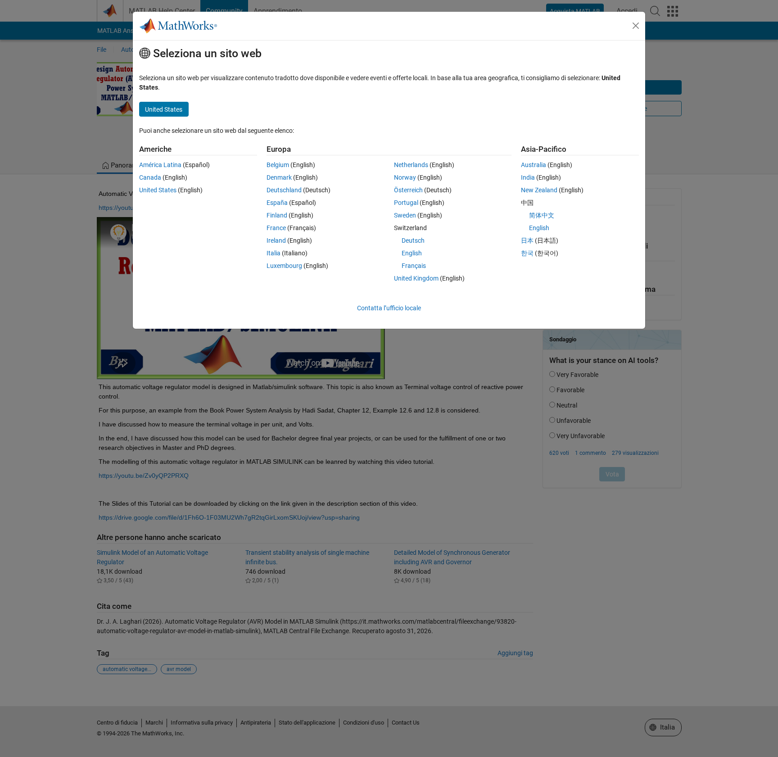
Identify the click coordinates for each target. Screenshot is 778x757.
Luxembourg (284, 265)
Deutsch (413, 240)
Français (414, 265)
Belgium (278, 164)
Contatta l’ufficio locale (389, 308)
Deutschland (284, 190)
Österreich (408, 190)
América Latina (160, 164)
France (276, 227)
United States (157, 190)
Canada (150, 177)
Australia (533, 164)
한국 (527, 253)
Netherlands (411, 164)
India (528, 177)
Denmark (279, 177)
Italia (273, 253)
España (277, 202)
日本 (527, 240)
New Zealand (539, 190)
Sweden (405, 215)
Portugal (406, 202)
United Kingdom (416, 278)
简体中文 (541, 215)
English (412, 253)
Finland (277, 215)
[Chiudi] (635, 25)
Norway (405, 177)
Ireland (276, 240)
